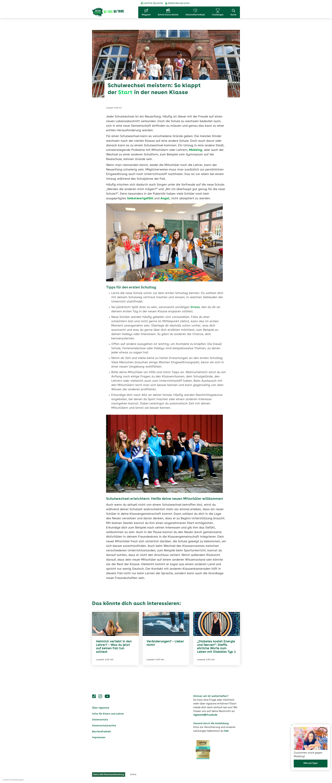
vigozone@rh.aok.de (205, 715)
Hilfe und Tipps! (310, 763)
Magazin (146, 15)
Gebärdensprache (179, 3)
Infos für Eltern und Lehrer (108, 714)
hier (226, 731)
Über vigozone (100, 708)
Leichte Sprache (153, 3)
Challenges (217, 15)
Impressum (98, 737)
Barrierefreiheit (101, 731)
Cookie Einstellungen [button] (13, 780)
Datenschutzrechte (104, 725)
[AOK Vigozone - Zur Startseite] (108, 12)
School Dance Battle (168, 15)
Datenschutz (100, 719)
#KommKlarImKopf (195, 15)
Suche (233, 15)
